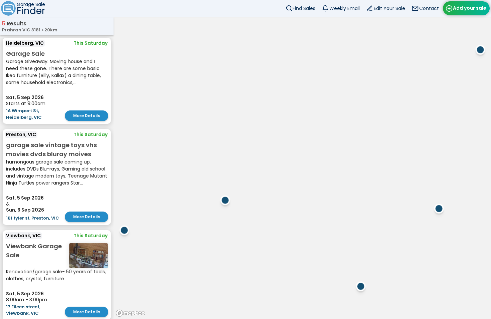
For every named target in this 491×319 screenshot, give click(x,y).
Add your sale (469, 8)
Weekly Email (344, 8)
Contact (429, 8)
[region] (302, 168)
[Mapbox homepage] (130, 313)
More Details (86, 115)
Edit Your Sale (389, 8)
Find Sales (304, 8)
